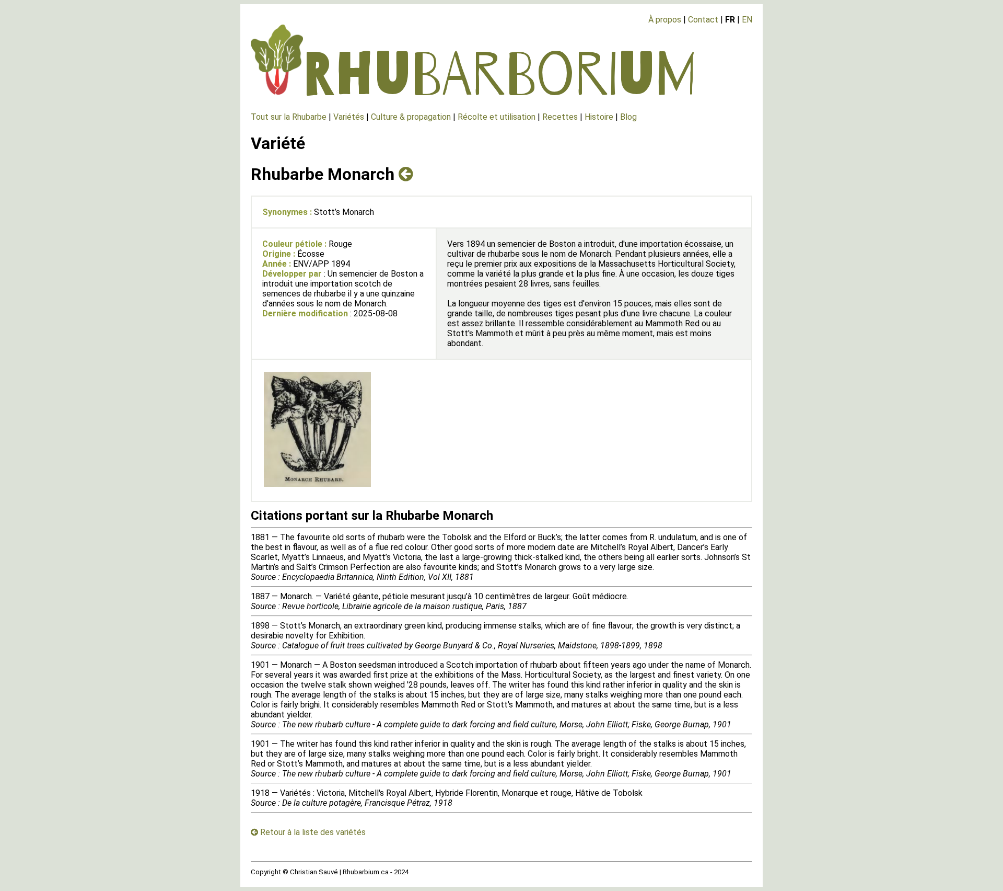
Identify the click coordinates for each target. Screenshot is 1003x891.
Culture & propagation (411, 117)
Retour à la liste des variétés (312, 832)
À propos (664, 20)
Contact (703, 20)
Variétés (348, 117)
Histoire (599, 117)
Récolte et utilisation (496, 117)
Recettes (560, 117)
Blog (628, 117)
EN (747, 20)
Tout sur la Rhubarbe (288, 117)
